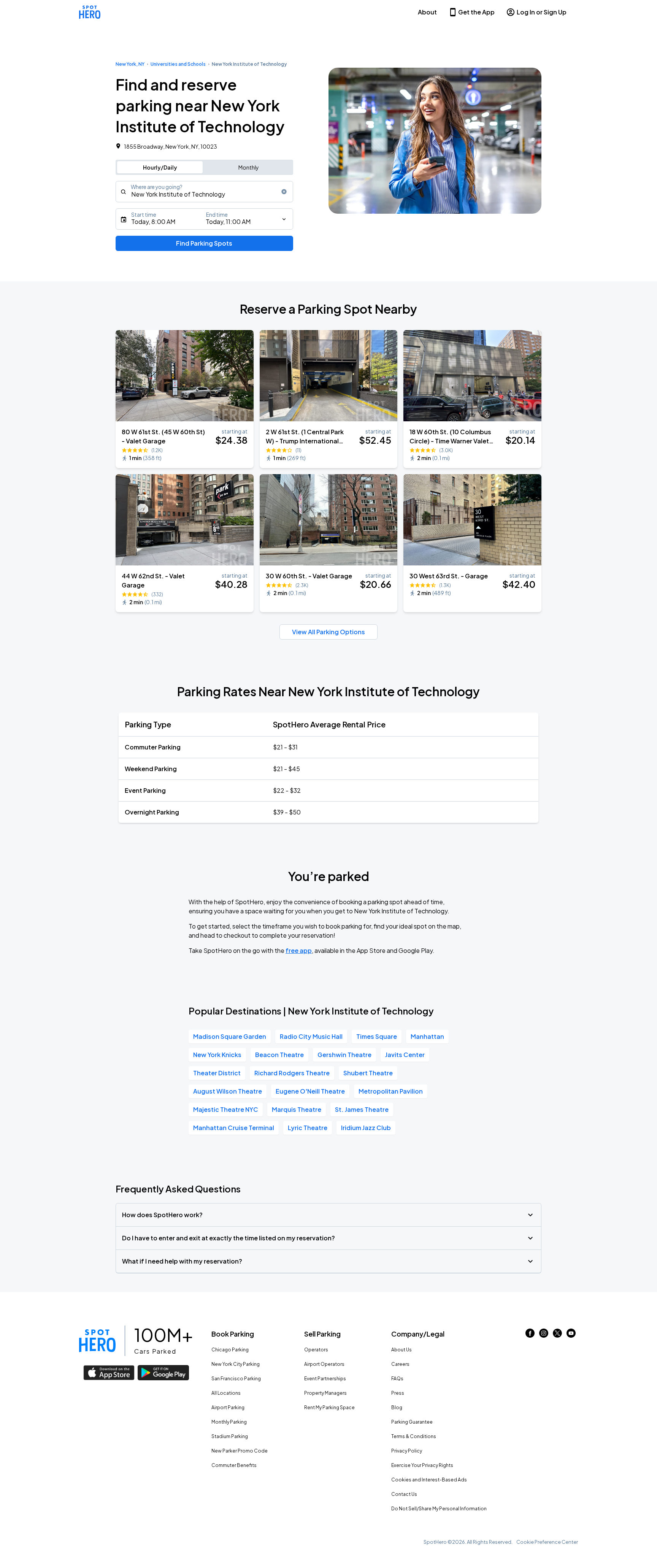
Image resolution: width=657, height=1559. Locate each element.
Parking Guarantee (412, 1422)
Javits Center (405, 1055)
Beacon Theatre (279, 1055)
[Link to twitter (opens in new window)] (557, 1335)
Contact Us (404, 1494)
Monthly (248, 167)
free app (299, 950)
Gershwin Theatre (344, 1055)
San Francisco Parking (236, 1378)
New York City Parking (235, 1364)
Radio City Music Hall (311, 1036)
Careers (400, 1364)
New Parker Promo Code (239, 1451)
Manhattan (427, 1036)
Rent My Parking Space (329, 1407)
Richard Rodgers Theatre (292, 1073)
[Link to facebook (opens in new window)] (530, 1335)
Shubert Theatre (368, 1073)
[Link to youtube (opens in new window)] (571, 1335)
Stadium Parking (229, 1436)
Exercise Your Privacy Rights (422, 1465)
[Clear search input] (284, 192)
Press (397, 1393)
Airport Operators (324, 1364)
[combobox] (204, 191)
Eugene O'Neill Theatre (310, 1091)
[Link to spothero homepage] (97, 1340)
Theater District (217, 1073)
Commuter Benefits (234, 1465)
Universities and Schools (178, 64)
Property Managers (325, 1393)
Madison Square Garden (229, 1036)
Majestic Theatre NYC (225, 1109)
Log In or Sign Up (542, 12)
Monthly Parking (229, 1422)
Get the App (476, 12)
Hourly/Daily (160, 167)
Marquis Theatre (296, 1109)
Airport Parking (227, 1407)
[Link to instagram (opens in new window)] (543, 1335)
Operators (316, 1350)
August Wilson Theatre (227, 1091)
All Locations (226, 1393)
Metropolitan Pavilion (391, 1091)
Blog (396, 1407)
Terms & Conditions (413, 1436)
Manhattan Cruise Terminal (233, 1128)
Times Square (376, 1036)
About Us (401, 1350)
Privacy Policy (406, 1451)
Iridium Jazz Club (366, 1128)
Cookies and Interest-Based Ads (429, 1480)
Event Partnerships (325, 1378)
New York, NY (130, 64)
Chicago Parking (230, 1350)
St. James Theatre (362, 1109)
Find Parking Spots (204, 243)
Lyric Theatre (307, 1128)
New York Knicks (217, 1055)
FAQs (397, 1378)
